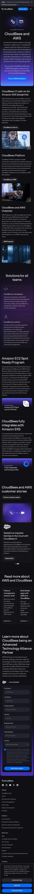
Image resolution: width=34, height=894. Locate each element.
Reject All (17, 885)
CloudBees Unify (6, 793)
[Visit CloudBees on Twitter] (14, 785)
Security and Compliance (9, 799)
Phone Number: (9, 732)
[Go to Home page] (7, 9)
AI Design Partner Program (9, 839)
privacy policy (19, 762)
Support (4, 850)
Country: (7, 740)
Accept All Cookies (17, 890)
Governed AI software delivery (10, 822)
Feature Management (8, 802)
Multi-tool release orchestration (11, 825)
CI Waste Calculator (7, 856)
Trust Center (5, 842)
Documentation (6, 847)
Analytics (4, 810)
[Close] (32, 866)
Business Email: (9, 723)
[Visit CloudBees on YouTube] (10, 785)
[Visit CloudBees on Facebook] (3, 785)
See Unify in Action (17, 768)
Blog (3, 836)
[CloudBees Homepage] (7, 780)
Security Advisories (7, 844)
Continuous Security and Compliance (12, 827)
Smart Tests (5, 805)
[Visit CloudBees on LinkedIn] (17, 785)
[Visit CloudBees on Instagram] (6, 785)
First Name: (7, 688)
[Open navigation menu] (31, 9)
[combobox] (16, 744)
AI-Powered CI (6, 819)
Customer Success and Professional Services (15, 853)
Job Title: (7, 714)
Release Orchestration (8, 807)
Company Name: (9, 705)
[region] (17, 879)
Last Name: (7, 697)
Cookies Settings (17, 880)
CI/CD (3, 796)
